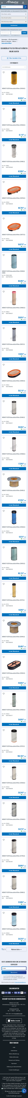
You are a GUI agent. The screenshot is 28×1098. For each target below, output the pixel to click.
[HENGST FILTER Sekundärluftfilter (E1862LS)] (14, 298)
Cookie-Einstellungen (14, 1070)
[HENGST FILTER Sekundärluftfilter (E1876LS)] (14, 188)
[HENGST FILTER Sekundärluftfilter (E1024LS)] (14, 78)
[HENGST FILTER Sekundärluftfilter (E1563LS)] (14, 517)
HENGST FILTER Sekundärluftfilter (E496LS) (13, 161)
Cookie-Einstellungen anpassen (14, 1096)
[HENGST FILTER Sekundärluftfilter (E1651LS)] (14, 553)
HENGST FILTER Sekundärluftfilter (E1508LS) (13, 454)
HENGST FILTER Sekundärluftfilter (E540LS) (13, 417)
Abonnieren (14, 972)
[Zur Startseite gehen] (12, 2)
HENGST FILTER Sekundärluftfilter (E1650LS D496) (13, 272)
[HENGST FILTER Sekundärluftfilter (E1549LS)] (14, 809)
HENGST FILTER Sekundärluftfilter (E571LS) (13, 600)
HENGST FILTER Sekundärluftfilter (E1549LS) (13, 819)
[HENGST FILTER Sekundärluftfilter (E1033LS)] (14, 773)
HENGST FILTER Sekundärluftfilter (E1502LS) (13, 710)
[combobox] (14, 14)
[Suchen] (25, 7)
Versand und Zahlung (14, 1060)
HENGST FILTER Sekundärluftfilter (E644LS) (13, 637)
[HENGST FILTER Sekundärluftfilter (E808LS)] (14, 882)
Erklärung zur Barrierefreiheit (14, 1066)
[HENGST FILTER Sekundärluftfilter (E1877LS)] (14, 224)
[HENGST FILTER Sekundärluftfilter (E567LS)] (14, 334)
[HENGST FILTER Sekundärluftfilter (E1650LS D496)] (14, 261)
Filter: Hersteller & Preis (15, 58)
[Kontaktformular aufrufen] (24, 1090)
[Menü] (2, 2)
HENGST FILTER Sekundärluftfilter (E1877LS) (13, 234)
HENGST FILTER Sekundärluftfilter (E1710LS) (13, 856)
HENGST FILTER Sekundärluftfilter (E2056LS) (13, 929)
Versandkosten (6, 1079)
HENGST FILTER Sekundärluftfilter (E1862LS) (13, 308)
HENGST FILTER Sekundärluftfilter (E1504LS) (13, 125)
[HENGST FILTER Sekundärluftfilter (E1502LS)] (14, 700)
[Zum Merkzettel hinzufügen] (3, 72)
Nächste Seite (15, 949)
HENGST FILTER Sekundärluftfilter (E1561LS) (13, 673)
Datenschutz (14, 1050)
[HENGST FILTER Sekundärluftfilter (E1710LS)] (14, 846)
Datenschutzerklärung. (20, 982)
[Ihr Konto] (23, 2)
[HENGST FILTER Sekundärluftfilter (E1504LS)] (14, 115)
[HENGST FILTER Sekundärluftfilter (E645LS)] (14, 480)
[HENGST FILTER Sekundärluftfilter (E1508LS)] (14, 444)
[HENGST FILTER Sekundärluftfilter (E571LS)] (14, 590)
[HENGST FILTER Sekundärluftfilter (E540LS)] (14, 407)
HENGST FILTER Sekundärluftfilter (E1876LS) (13, 198)
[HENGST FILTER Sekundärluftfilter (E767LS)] (14, 736)
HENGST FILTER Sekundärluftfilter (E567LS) (13, 344)
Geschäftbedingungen (14, 1093)
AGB (14, 1047)
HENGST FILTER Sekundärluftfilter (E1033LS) (13, 783)
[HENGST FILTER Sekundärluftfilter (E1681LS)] (14, 371)
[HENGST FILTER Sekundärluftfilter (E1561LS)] (14, 663)
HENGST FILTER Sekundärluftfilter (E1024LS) (13, 88)
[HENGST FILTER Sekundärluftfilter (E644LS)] (14, 627)
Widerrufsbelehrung (14, 1054)
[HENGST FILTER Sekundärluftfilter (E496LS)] (14, 151)
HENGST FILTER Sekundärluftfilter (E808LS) (13, 892)
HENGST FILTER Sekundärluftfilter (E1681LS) (13, 381)
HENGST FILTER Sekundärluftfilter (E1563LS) (13, 527)
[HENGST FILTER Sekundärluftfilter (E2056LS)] (14, 919)
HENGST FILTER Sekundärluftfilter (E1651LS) (13, 563)
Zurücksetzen (14, 25)
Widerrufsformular (14, 1057)
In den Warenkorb (14, 103)
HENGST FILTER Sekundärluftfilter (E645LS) (13, 490)
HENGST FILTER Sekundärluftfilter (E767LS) (13, 746)
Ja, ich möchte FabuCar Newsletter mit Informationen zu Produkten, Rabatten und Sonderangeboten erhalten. (14, 977)
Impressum (14, 1063)
